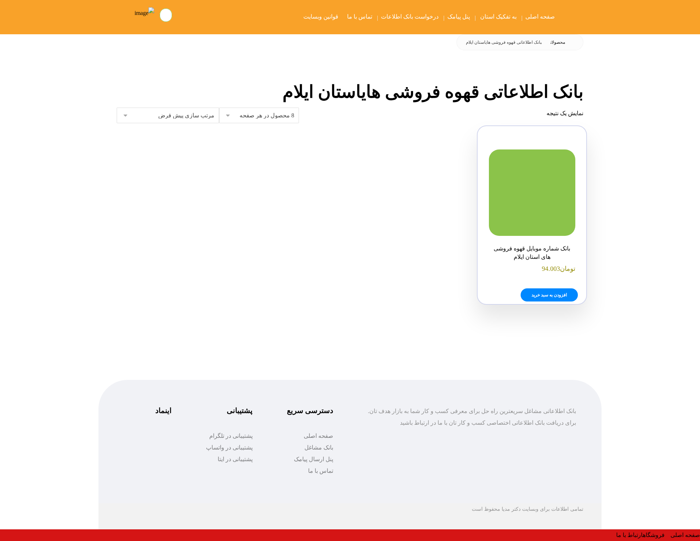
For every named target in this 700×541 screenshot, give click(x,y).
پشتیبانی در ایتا (235, 459)
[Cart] (167, 15)
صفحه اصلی (318, 436)
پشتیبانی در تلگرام (231, 436)
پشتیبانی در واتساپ (229, 447)
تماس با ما (320, 471)
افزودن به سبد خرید (549, 294)
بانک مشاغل (318, 447)
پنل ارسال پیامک (313, 459)
